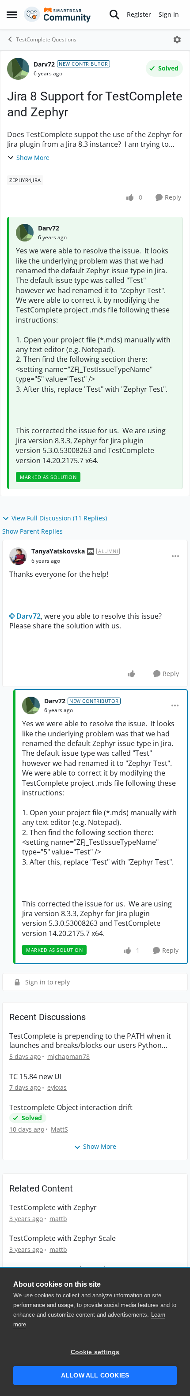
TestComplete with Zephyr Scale (62, 1238)
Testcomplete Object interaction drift (71, 1107)
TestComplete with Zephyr (53, 1207)
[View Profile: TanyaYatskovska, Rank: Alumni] (18, 556)
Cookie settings (95, 1352)
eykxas (57, 1087)
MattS (59, 1129)
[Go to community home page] (57, 14)
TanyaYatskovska (58, 551)
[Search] (114, 14)
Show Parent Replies (32, 531)
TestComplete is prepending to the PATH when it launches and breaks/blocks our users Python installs (90, 1041)
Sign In (169, 14)
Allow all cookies (95, 1375)
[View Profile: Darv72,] (25, 232)
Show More (32, 157)
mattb (58, 1218)
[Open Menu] (177, 39)
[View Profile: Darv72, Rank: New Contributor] (18, 69)
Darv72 (44, 64)
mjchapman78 (68, 1056)
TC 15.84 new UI (35, 1076)
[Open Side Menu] (12, 14)
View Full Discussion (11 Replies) (59, 518)
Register (139, 14)
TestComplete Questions (46, 39)
